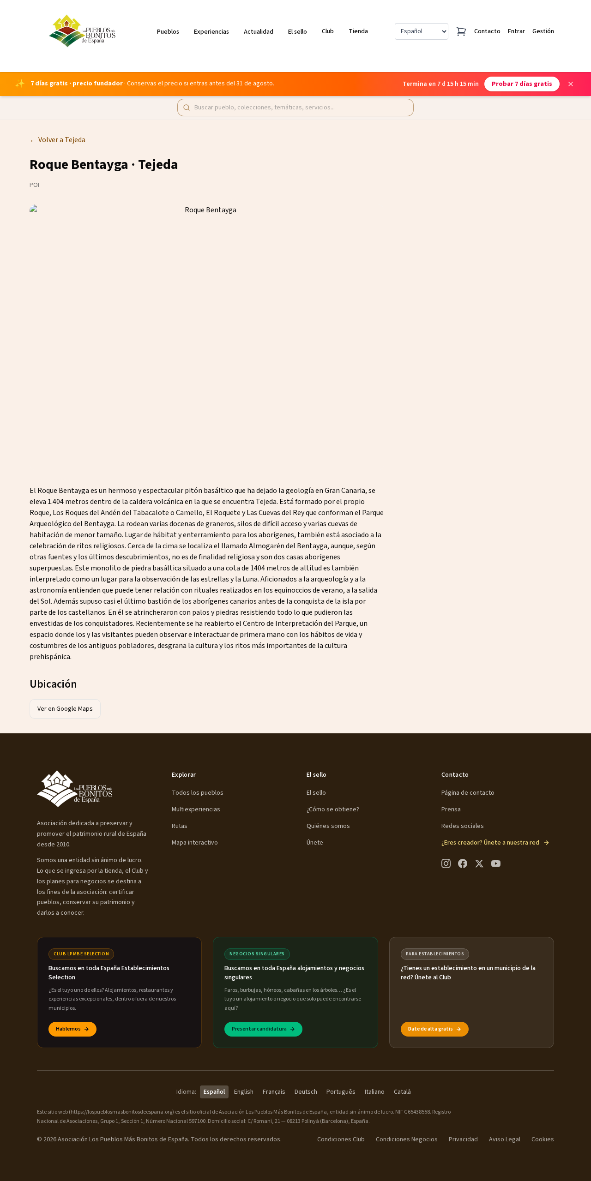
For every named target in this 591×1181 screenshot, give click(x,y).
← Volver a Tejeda (57, 140)
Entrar (516, 31)
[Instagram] (446, 863)
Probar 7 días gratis (522, 84)
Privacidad (463, 1139)
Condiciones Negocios (407, 1139)
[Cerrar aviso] (570, 84)
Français (274, 1092)
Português (341, 1092)
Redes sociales (462, 826)
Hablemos (68, 1029)
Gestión (543, 31)
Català (402, 1092)
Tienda (358, 31)
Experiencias (211, 31)
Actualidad (258, 31)
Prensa (451, 809)
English (243, 1092)
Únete (315, 842)
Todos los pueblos (197, 792)
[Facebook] (462, 863)
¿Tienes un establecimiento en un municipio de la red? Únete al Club (468, 973)
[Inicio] (84, 31)
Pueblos (168, 31)
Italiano (375, 1092)
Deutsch (306, 1092)
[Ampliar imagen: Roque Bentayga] (207, 337)
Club (328, 31)
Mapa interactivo (195, 842)
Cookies (542, 1139)
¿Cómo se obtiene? (333, 809)
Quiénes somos (328, 826)
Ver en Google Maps (65, 708)
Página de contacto (468, 792)
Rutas (179, 826)
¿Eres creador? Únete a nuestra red (490, 842)
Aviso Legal (504, 1139)
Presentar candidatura (259, 1029)
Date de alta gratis (430, 1029)
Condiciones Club (341, 1139)
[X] (479, 863)
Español (214, 1092)
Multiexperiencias (196, 809)
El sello (297, 31)
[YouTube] (496, 863)
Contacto (487, 31)
